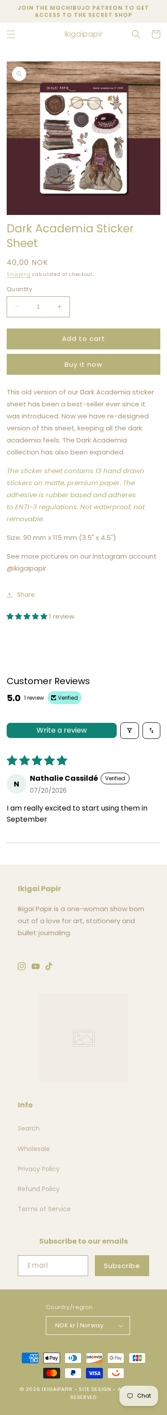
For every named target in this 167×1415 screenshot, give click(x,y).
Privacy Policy (39, 1168)
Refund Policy (39, 1188)
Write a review (62, 730)
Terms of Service (44, 1208)
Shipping (19, 274)
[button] (11, 34)
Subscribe (122, 1265)
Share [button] (26, 594)
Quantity (19, 289)
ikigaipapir (57, 1389)
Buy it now (83, 364)
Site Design (95, 1389)
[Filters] (129, 730)
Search (29, 1128)
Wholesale (34, 1148)
